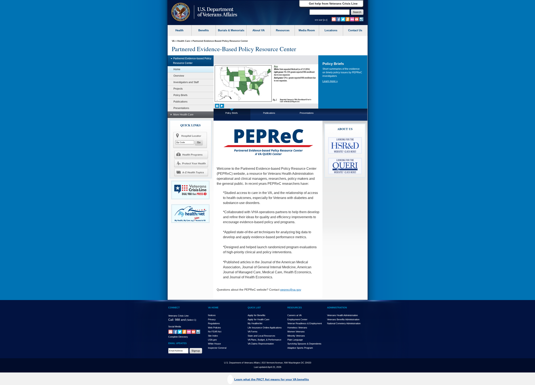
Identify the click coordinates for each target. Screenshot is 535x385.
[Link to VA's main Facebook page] (338, 19)
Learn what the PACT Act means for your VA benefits (271, 379)
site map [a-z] (321, 20)
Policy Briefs (180, 95)
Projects (178, 88)
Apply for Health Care (258, 319)
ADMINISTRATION (337, 307)
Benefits (203, 30)
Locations (331, 30)
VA (173, 41)
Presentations (181, 108)
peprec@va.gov (290, 289)
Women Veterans (296, 331)
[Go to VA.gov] (203, 12)
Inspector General (217, 348)
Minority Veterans (296, 335)
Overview (178, 75)
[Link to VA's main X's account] (179, 331)
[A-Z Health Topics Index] (191, 172)
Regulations (214, 323)
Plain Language (295, 339)
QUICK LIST (254, 307)
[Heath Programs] (191, 154)
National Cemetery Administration (343, 323)
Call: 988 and (177, 319)
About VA (258, 30)
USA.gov (212, 339)
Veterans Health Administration (342, 315)
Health (179, 30)
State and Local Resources (261, 335)
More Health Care (183, 114)
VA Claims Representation (261, 343)
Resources (282, 30)
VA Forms (252, 331)
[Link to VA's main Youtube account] (356, 19)
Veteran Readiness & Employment (304, 323)
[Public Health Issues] (191, 163)
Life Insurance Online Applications (265, 327)
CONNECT (174, 307)
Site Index (213, 335)
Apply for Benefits (256, 315)
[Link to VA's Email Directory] (333, 19)
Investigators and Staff (186, 82)
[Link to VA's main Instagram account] (361, 19)
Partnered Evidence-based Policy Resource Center (192, 61)
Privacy (212, 319)
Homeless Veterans (297, 327)
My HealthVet (255, 323)
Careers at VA (294, 315)
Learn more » (330, 81)
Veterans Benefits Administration (343, 319)
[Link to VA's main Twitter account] (343, 19)
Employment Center (297, 319)
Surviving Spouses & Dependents (304, 343)
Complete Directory (178, 337)
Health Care (183, 41)
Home (176, 69)
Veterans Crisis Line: (178, 315)
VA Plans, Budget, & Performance (264, 339)
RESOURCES (294, 307)
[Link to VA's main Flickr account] (352, 19)
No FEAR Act (214, 331)
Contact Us (355, 30)
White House (214, 343)
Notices (212, 315)
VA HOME (213, 307)
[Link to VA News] (347, 19)
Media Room (307, 30)
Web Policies (214, 327)
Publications (180, 101)
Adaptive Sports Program (300, 348)
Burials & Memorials (231, 30)
